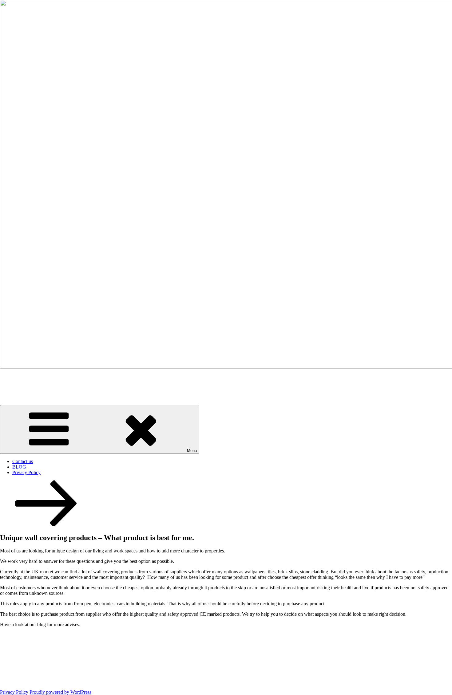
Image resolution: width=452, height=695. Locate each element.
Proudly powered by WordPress (60, 692)
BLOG (19, 466)
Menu (192, 450)
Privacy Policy (26, 472)
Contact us (22, 461)
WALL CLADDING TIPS (54, 381)
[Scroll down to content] (46, 524)
